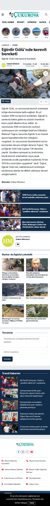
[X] (23, 452)
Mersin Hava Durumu (37, 461)
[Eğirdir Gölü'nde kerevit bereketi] (25, 83)
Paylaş (7, 101)
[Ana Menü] (3, 15)
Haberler (5, 45)
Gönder (7, 359)
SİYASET (21, 22)
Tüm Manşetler (35, 478)
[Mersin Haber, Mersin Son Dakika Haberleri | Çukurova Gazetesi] (23, 15)
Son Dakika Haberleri (12, 484)
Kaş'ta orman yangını (35, 298)
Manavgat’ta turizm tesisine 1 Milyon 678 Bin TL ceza (12, 321)
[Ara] (46, 14)
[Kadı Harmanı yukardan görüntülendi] (37, 311)
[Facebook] (19, 452)
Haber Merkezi (23, 239)
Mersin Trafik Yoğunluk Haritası (36, 471)
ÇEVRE (15, 45)
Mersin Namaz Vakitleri (14, 469)
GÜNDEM (31, 22)
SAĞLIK (42, 22)
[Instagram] (27, 452)
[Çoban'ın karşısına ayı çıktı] (13, 290)
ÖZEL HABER (8, 22)
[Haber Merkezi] (8, 241)
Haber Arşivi (34, 484)
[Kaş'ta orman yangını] (37, 290)
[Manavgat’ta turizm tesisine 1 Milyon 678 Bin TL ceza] (13, 311)
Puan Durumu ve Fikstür (13, 478)
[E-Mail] (18, 245)
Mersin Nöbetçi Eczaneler (9, 462)
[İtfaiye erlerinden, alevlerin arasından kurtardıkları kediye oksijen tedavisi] (13, 265)
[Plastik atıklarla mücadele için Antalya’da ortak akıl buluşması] (37, 265)
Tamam (31, 503)
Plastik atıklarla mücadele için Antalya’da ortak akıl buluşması (37, 275)
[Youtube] (32, 452)
